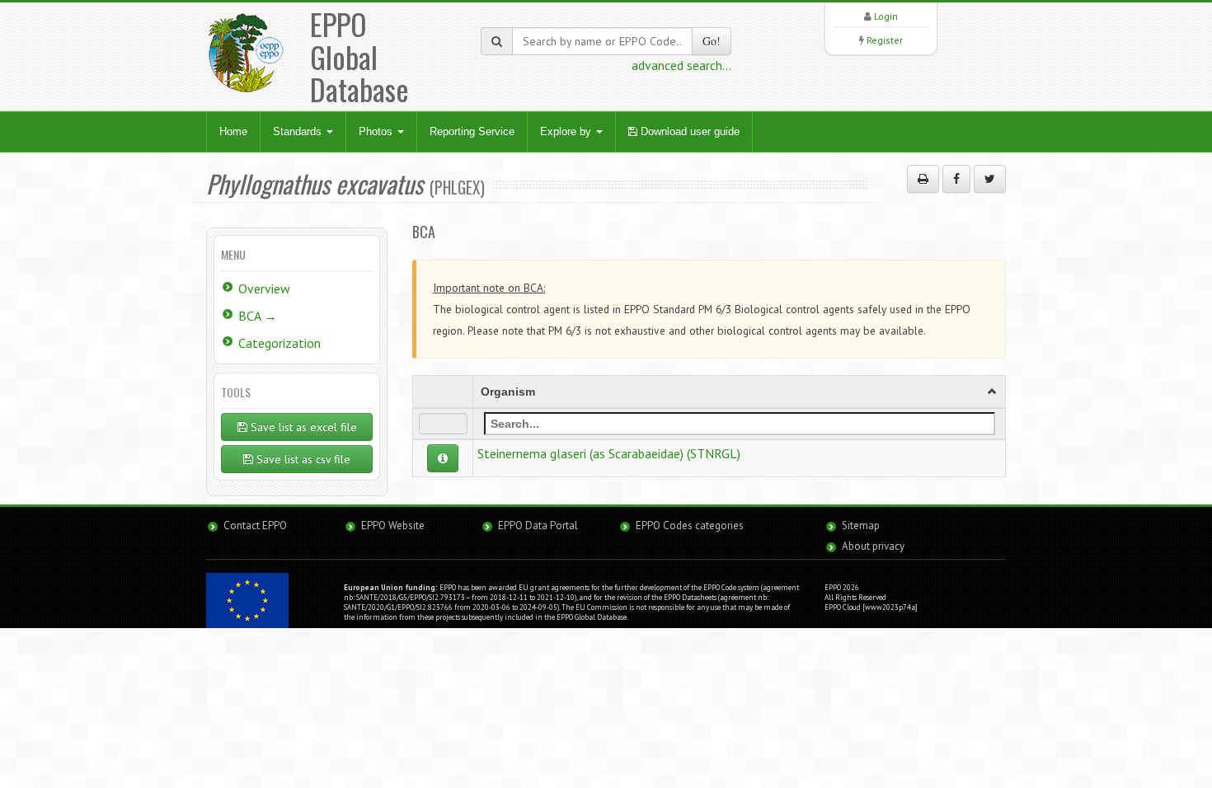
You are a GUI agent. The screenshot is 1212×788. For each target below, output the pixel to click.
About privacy (873, 546)
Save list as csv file (301, 459)
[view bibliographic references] (442, 458)
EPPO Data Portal (538, 525)
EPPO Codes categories (690, 525)
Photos (377, 131)
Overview (264, 288)
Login (886, 16)
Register (885, 40)
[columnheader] (739, 391)
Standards (299, 131)
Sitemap (861, 525)
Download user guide (688, 131)
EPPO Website (393, 525)
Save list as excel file (302, 427)
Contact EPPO (255, 525)
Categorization (279, 343)
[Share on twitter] (990, 179)
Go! (711, 41)
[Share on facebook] (956, 179)
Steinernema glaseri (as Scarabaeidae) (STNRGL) (608, 453)
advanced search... (681, 65)
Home (233, 131)
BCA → (257, 315)
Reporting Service (472, 131)
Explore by (567, 131)
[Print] (923, 179)
